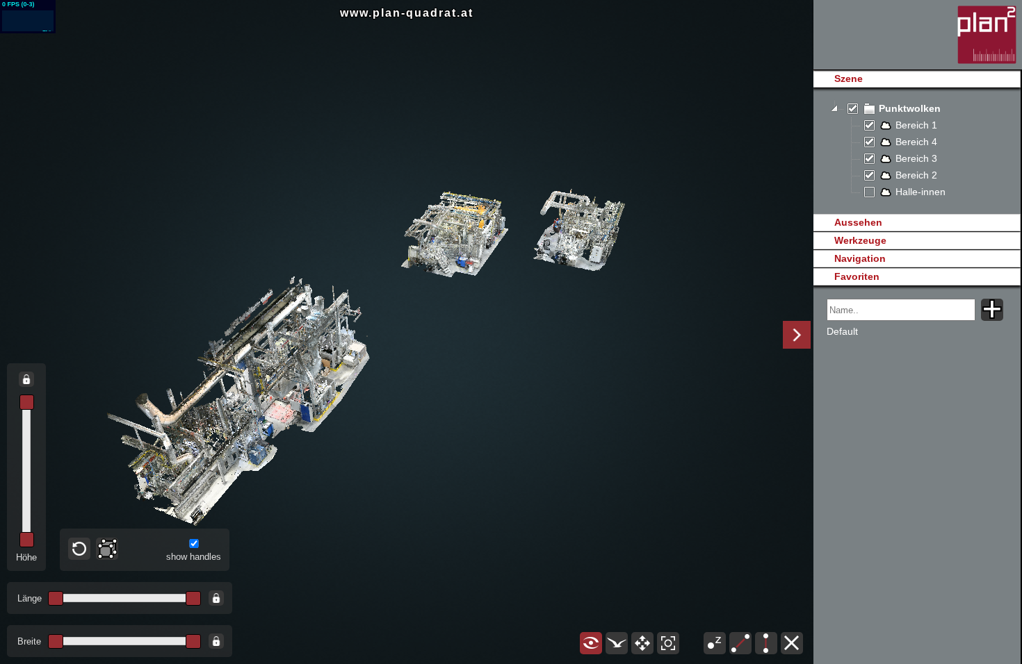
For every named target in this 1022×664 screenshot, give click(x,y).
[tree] (917, 151)
